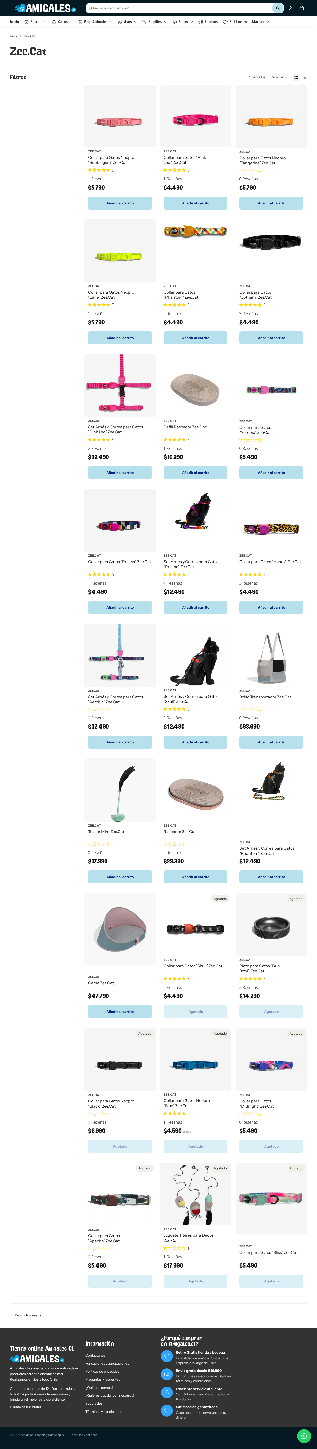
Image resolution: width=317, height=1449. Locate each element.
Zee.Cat (94, 151)
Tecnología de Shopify (49, 1435)
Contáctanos (95, 1355)
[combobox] (185, 8)
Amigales (27, 1435)
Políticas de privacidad (102, 1371)
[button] (279, 77)
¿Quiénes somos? (99, 1387)
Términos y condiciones (103, 1411)
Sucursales (94, 1403)
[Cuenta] (290, 8)
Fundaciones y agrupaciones (107, 1363)
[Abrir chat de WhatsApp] (304, 1436)
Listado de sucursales (25, 1407)
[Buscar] (277, 8)
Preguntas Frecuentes (102, 1379)
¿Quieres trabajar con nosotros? (110, 1395)
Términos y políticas (83, 1435)
